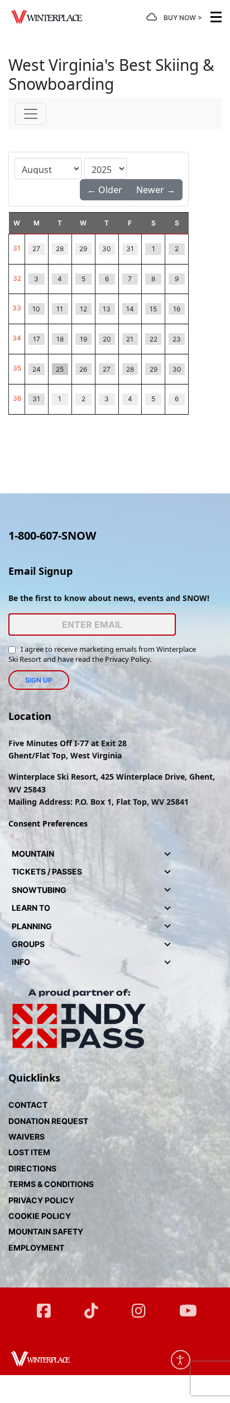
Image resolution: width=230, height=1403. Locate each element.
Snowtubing (39, 890)
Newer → (155, 190)
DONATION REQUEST (48, 1121)
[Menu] (216, 16)
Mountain (33, 853)
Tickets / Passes (47, 871)
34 (16, 338)
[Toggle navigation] (30, 114)
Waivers (26, 1136)
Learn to (31, 907)
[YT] (186, 1305)
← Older (104, 190)
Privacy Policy (127, 659)
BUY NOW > (183, 17)
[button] (167, 854)
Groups (28, 944)
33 (16, 308)
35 (17, 368)
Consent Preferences (48, 823)
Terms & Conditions (51, 1184)
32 (17, 278)
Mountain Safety (45, 1231)
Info (21, 962)
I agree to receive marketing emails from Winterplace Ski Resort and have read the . (102, 654)
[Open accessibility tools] (180, 1360)
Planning (32, 926)
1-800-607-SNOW (52, 535)
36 (17, 398)
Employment (36, 1247)
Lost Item (29, 1152)
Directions (32, 1168)
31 (17, 248)
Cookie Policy (39, 1216)
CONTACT (27, 1104)
